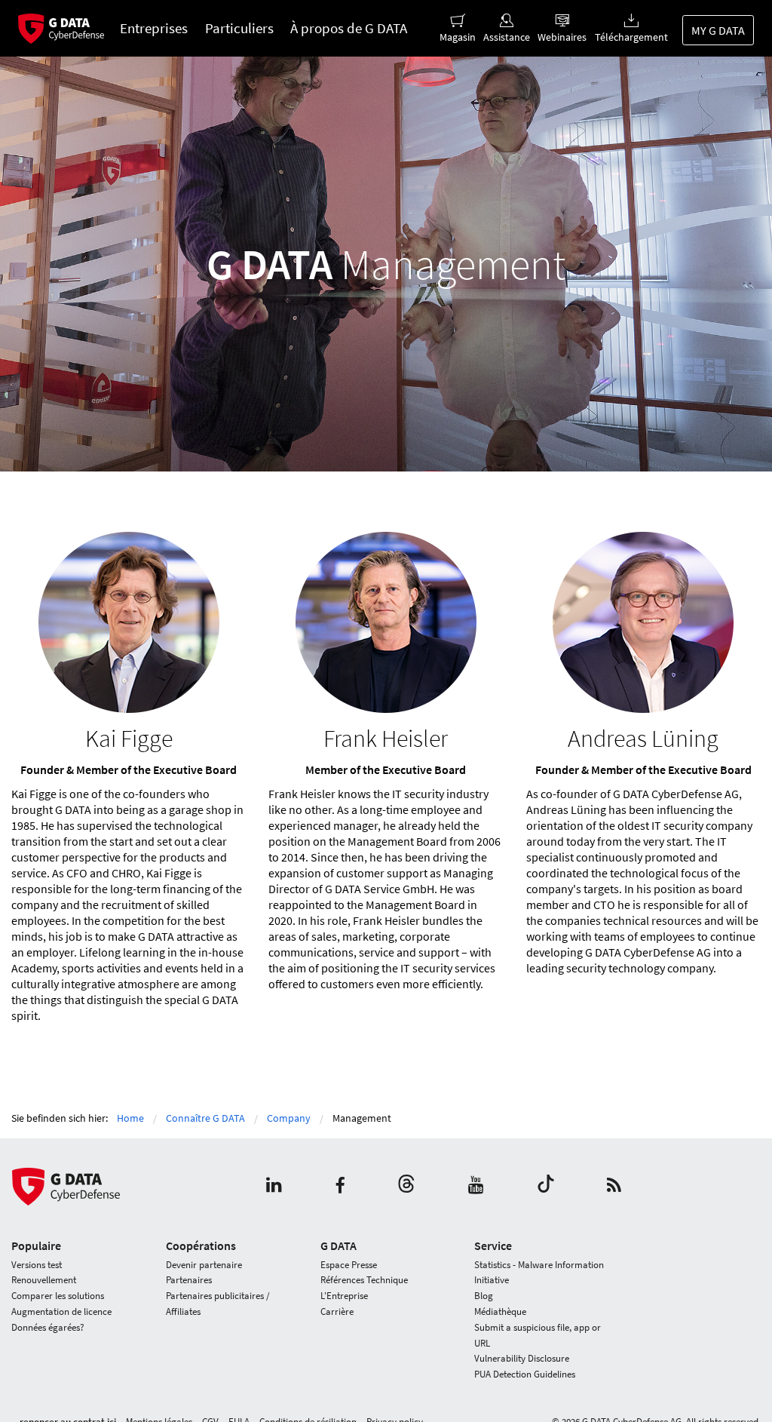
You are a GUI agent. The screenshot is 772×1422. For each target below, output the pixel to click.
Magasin (458, 37)
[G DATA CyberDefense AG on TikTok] (546, 1186)
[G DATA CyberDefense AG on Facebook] (340, 1186)
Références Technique (364, 1279)
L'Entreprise (344, 1295)
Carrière (337, 1311)
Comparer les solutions (57, 1295)
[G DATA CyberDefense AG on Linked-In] (274, 1186)
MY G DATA (718, 30)
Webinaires (562, 37)
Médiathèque (500, 1311)
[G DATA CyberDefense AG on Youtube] (476, 1186)
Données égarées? (47, 1327)
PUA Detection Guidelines (524, 1374)
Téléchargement (631, 37)
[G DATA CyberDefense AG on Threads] (406, 1186)
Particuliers (239, 28)
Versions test (36, 1264)
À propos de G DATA (348, 28)
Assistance (506, 37)
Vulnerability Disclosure (521, 1358)
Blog (483, 1295)
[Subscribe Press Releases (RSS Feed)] (614, 1186)
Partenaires (189, 1279)
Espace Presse (348, 1264)
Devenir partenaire (204, 1264)
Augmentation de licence (61, 1311)
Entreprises (154, 28)
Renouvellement (43, 1279)
